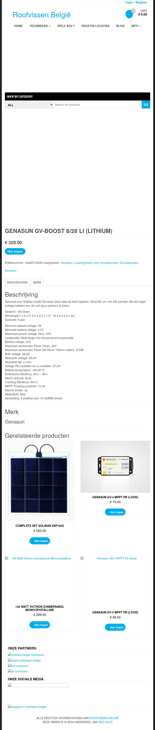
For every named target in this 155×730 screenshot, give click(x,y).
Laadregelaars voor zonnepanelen (96, 263)
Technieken (38, 26)
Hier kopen (15, 251)
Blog (120, 26)
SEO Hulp (105, 722)
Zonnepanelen (129, 263)
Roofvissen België (42, 14)
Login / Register (136, 2)
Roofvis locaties (95, 26)
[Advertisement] (77, 62)
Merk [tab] (37, 282)
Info (135, 26)
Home (18, 26)
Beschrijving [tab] (17, 282)
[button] (77, 96)
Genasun (67, 263)
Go (146, 105)
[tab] (77, 96)
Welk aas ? (66, 26)
